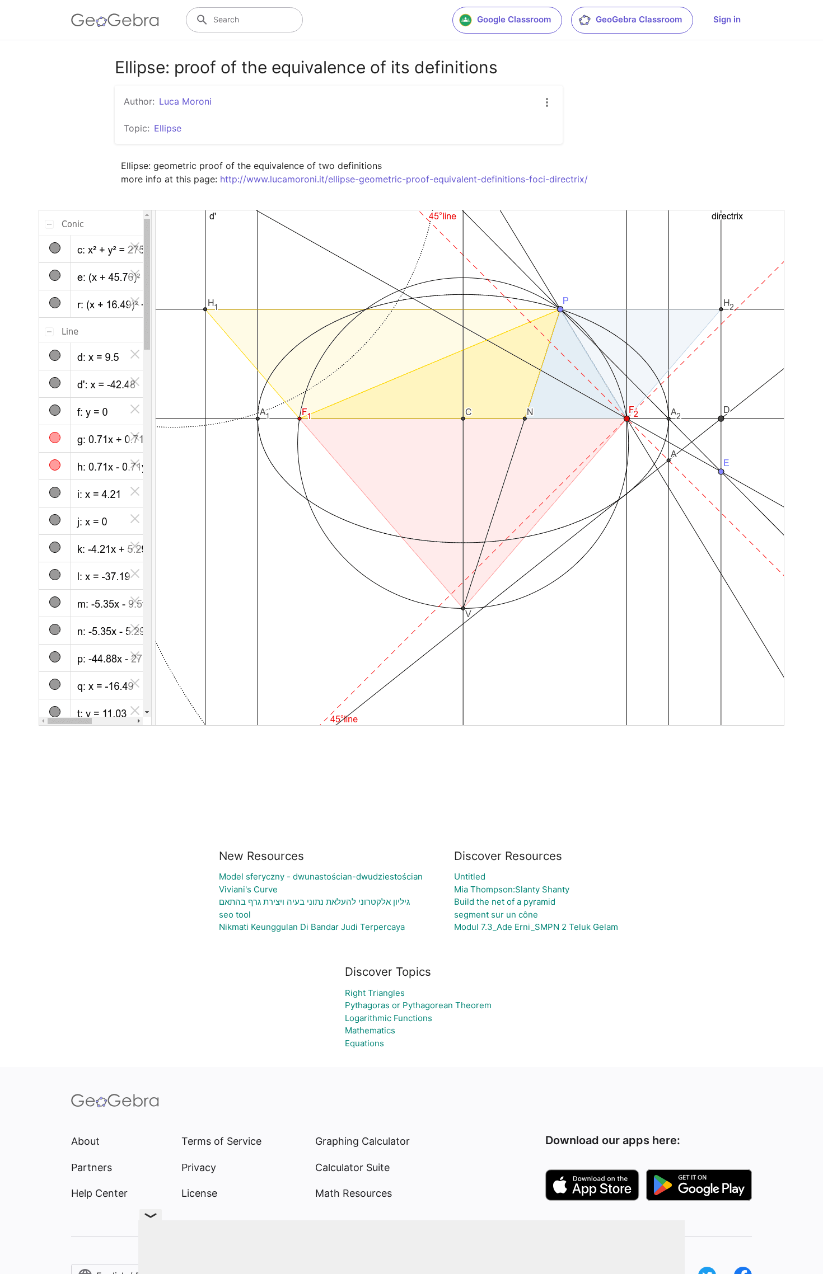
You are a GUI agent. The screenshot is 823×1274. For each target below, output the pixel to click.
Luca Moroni (185, 101)
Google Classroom (514, 19)
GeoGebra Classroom (639, 19)
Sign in (727, 19)
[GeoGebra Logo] (115, 20)
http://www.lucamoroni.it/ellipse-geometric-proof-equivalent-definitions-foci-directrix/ (404, 179)
